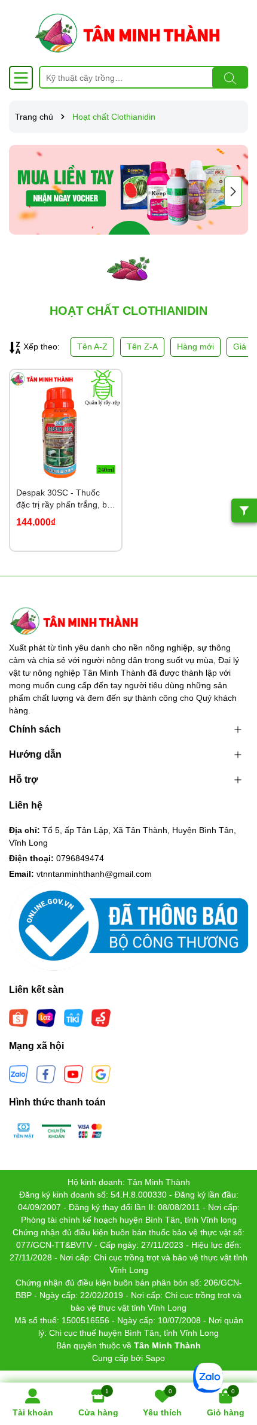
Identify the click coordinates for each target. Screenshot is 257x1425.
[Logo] (128, 33)
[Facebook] (46, 1073)
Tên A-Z (92, 346)
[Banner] (128, 190)
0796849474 (80, 858)
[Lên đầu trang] (233, 1353)
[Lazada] (46, 1017)
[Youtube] (73, 1073)
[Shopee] (18, 1017)
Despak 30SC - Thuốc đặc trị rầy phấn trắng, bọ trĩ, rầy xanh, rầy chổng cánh (64, 499)
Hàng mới (195, 346)
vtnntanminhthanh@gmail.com (94, 874)
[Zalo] (18, 1073)
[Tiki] (73, 1017)
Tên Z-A (142, 346)
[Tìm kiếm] (230, 78)
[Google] (101, 1073)
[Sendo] (101, 1017)
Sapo (155, 1358)
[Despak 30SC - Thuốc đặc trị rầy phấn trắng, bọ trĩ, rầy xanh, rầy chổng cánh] (65, 425)
